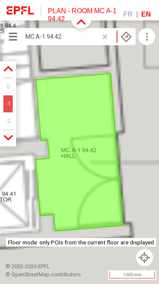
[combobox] (78, 36)
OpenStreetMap (30, 274)
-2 (8, 121)
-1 (8, 103)
